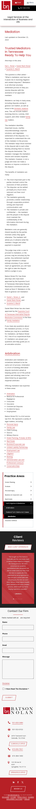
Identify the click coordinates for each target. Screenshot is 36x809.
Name (4, 622)
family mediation (13, 320)
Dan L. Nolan (10, 66)
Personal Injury (12, 424)
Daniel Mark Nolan (23, 66)
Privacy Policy (22, 797)
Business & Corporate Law (13, 495)
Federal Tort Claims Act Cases (17, 512)
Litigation (10, 453)
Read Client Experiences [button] (18, 547)
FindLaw (27, 799)
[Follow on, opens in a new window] (22, 782)
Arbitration (12, 353)
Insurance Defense (11, 520)
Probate (7, 486)
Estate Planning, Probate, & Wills (19, 438)
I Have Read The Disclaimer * (17, 689)
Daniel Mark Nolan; (14, 300)
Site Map (13, 797)
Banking (10, 457)
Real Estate (11, 441)
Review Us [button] (18, 789)
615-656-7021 (17, 749)
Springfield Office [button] (18, 772)
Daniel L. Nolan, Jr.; (14, 297)
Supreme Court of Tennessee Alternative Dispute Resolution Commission (17, 314)
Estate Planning (10, 482)
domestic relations (21, 108)
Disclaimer (6, 683)
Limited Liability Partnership (17, 447)
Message (6, 657)
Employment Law (13, 450)
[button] (30, 2)
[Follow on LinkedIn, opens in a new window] (13, 782)
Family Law (11, 427)
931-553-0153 (25, 8)
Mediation (12, 516)
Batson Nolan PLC (14, 795)
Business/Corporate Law (16, 444)
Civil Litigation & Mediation (15, 503)
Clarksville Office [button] (18, 744)
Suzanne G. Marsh (13, 69)
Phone (4, 634)
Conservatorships (13, 466)
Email (19, 2)
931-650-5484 (17, 723)
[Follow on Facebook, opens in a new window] (18, 782)
